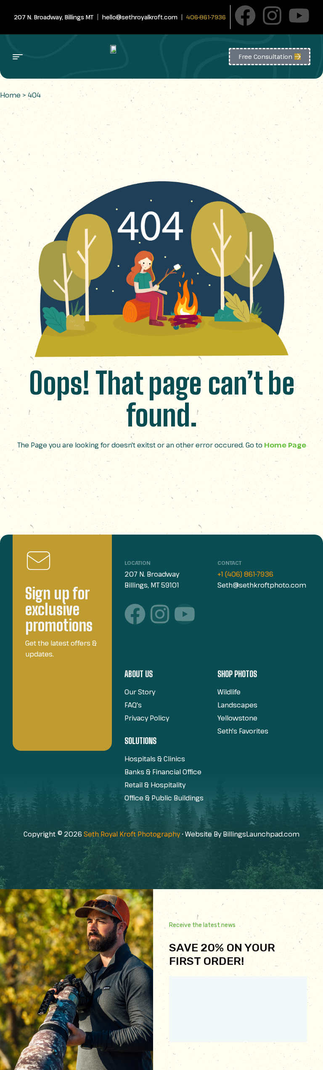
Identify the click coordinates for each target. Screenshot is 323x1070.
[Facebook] (245, 15)
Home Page (285, 445)
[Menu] (50, 56)
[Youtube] (299, 15)
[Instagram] (272, 15)
